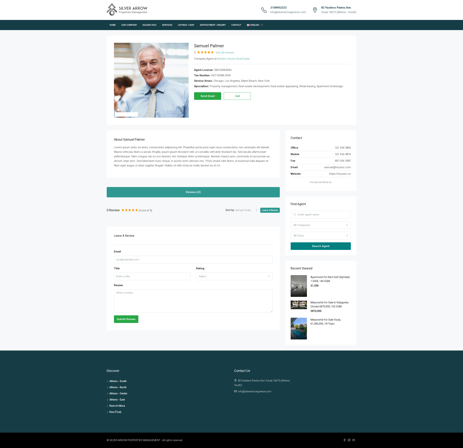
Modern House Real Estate (233, 58)
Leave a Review (270, 210)
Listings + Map (186, 25)
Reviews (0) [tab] (193, 192)
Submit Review (126, 319)
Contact (236, 25)
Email (117, 251)
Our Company (129, 25)
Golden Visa (149, 25)
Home (113, 25)
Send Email (208, 96)
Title (117, 268)
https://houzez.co (340, 173)
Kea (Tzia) (115, 411)
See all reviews (225, 52)
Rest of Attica (117, 405)
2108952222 (278, 7)
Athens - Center (118, 393)
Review (118, 285)
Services (167, 25)
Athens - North (117, 387)
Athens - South (118, 381)
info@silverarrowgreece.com (288, 12)
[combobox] (246, 210)
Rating (200, 268)
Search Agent (321, 246)
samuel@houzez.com (337, 167)
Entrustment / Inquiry (213, 25)
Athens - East (117, 399)
